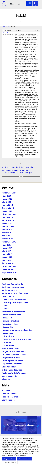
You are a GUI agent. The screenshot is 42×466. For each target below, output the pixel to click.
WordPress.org (8, 400)
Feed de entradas (9, 394)
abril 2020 (6, 236)
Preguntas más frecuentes (13, 351)
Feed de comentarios (11, 397)
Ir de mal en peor (9, 336)
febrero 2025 (8, 208)
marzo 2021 (7, 230)
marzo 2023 (7, 217)
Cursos (5, 305)
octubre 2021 (8, 226)
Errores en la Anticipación (13, 312)
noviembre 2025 (9, 193)
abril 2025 (6, 202)
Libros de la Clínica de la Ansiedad (17, 339)
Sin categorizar (9, 367)
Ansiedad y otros (9, 290)
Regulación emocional (12, 364)
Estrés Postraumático (11, 315)
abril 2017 (6, 251)
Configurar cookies (10, 462)
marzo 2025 (7, 205)
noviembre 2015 (9, 269)
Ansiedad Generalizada (12, 284)
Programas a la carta (11, 358)
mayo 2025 (7, 199)
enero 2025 (7, 211)
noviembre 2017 (9, 242)
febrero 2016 (8, 263)
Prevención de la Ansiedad (13, 354)
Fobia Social (7, 318)
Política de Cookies (19, 455)
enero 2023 (7, 223)
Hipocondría (7, 327)
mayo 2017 (7, 248)
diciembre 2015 (9, 266)
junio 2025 (6, 196)
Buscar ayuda (8, 296)
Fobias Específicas (10, 324)
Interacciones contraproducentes (17, 330)
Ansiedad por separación (13, 287)
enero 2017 (7, 257)
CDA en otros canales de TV (14, 299)
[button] (12, 3)
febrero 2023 (8, 220)
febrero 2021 (7, 233)
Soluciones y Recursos (12, 370)
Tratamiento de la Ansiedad (14, 373)
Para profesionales (10, 348)
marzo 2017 (7, 254)
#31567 (37, 30)
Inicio (3, 26)
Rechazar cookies (24, 459)
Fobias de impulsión (10, 321)
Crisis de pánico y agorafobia (15, 302)
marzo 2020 (7, 239)
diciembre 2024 (9, 214)
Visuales (6, 379)
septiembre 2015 (9, 272)
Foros (8, 26)
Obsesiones (7, 342)
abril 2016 (6, 260)
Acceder (6, 391)
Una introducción (9, 376)
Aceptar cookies (9, 459)
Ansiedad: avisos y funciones (15, 293)
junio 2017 (6, 245)
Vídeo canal (21, 412)
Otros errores (8, 345)
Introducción (7, 333)
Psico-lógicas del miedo (12, 361)
